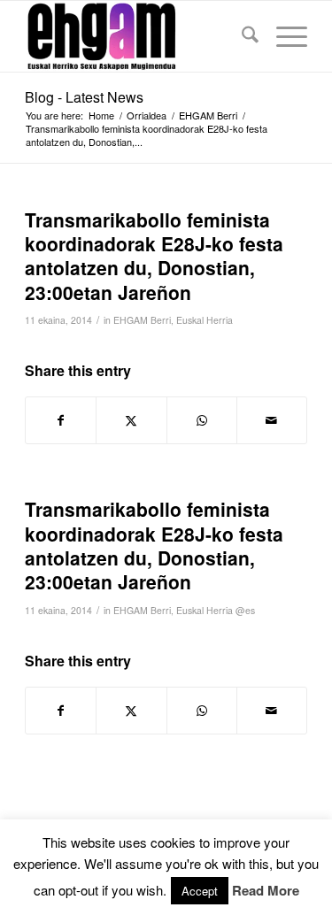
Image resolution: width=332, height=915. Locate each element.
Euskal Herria (204, 320)
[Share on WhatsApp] (201, 420)
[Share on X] (131, 420)
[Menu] (283, 36)
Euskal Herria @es (215, 610)
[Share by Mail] (271, 420)
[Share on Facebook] (61, 420)
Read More (265, 890)
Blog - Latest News (84, 97)
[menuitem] (241, 36)
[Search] (241, 36)
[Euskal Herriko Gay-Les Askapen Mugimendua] (138, 36)
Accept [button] (199, 890)
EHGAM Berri (142, 320)
